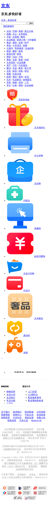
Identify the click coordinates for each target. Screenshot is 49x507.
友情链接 (41, 415)
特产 (26, 42)
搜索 (30, 23)
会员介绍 (11, 394)
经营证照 (43, 460)
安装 (9, 82)
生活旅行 (11, 397)
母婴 (9, 74)
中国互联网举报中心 (9, 493)
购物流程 (11, 391)
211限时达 (33, 394)
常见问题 (11, 400)
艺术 (9, 79)
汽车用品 (23, 65)
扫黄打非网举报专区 (40, 493)
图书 (9, 68)
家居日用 (11, 54)
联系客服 (29, 412)
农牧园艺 (27, 79)
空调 (15, 31)
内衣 (26, 60)
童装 (21, 60)
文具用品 (23, 34)
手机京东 (29, 415)
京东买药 (11, 62)
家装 (9, 51)
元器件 (10, 48)
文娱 (15, 68)
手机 (9, 37)
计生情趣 (21, 62)
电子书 (27, 68)
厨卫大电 (28, 31)
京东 (5, 5)
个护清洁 (17, 45)
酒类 (15, 42)
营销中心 (17, 415)
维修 (15, 82)
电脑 (9, 34)
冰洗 (9, 31)
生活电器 (11, 40)
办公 (15, 34)
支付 (9, 85)
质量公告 (41, 417)
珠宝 (26, 71)
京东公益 (23, 420)
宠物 (25, 45)
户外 (21, 57)
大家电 (10, 403)
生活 (26, 77)
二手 (26, 82)
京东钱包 (21, 474)
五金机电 (29, 48)
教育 (21, 68)
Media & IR (36, 420)
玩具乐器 (17, 74)
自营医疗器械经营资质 (22, 435)
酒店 (15, 77)
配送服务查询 (34, 397)
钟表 (21, 71)
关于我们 (5, 412)
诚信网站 (40, 488)
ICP (18, 432)
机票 (9, 77)
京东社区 (17, 417)
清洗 (21, 82)
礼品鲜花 (17, 79)
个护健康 (31, 40)
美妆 (9, 45)
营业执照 (33, 466)
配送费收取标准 (35, 400)
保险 (21, 85)
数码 (23, 37)
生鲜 (21, 42)
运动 (15, 57)
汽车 (15, 65)
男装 (9, 60)
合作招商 (41, 412)
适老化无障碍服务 (18, 498)
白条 (15, 85)
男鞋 (9, 57)
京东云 (32, 474)
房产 (9, 65)
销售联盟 (5, 417)
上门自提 (32, 391)
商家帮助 (5, 415)
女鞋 (9, 71)
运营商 (16, 37)
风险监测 (29, 417)
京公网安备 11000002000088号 (19, 429)
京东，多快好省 (8, 20)
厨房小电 (21, 40)
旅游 (21, 77)
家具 (21, 51)
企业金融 (28, 85)
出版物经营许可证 (12, 449)
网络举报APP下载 (25, 493)
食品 (9, 42)
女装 (15, 60)
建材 (15, 51)
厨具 (19, 54)
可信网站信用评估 (9, 488)
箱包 (15, 71)
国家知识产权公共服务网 (30, 498)
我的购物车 (8, 26)
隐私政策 (11, 420)
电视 (21, 31)
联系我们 (17, 412)
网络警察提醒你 (25, 488)
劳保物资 (19, 48)
